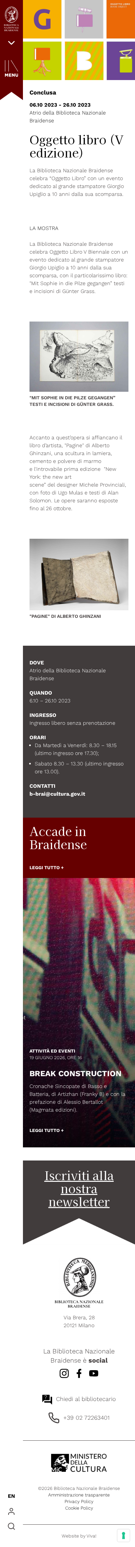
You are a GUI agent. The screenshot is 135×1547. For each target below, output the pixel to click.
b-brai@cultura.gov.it (57, 794)
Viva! (91, 1535)
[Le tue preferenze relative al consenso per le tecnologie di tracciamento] (123, 1535)
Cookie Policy (79, 1508)
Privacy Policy (79, 1501)
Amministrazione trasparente (79, 1494)
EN (11, 1496)
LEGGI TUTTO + (46, 867)
